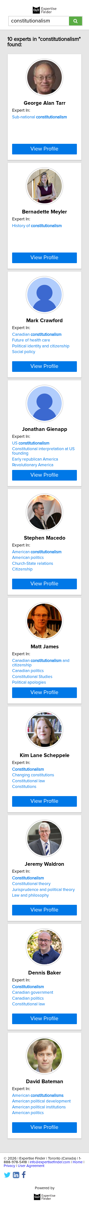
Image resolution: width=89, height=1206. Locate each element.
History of (37, 226)
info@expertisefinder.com (50, 1162)
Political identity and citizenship (40, 346)
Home (78, 1162)
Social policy (23, 352)
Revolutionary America (32, 465)
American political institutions (39, 1107)
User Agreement (31, 1166)
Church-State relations (32, 563)
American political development (41, 1101)
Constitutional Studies (32, 677)
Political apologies (29, 682)
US (30, 443)
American (37, 552)
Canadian (37, 334)
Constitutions (24, 786)
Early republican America (35, 459)
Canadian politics (28, 671)
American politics (28, 557)
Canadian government (32, 992)
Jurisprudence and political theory (43, 890)
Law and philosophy (30, 895)
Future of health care (31, 340)
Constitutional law (28, 781)
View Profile (44, 149)
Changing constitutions (33, 775)
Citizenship (22, 569)
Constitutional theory (31, 884)
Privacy (9, 1166)
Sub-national (39, 117)
